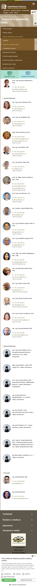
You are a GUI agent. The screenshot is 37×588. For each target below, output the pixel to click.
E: (12, 89)
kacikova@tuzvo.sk (19, 188)
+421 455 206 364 (19, 230)
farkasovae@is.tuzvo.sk (20, 141)
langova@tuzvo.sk (19, 245)
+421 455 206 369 (19, 333)
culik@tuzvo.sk (18, 169)
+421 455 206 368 (19, 481)
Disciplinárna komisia (9, 48)
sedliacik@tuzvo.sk (19, 124)
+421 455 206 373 (19, 198)
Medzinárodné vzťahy (9, 64)
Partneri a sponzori (8, 68)
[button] (2, 574)
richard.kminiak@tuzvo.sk (21, 335)
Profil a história (7, 29)
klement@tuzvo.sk (19, 200)
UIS (35, 20)
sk (34, 12)
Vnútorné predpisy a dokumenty (12, 60)
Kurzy (11, 12)
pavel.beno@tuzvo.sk (20, 154)
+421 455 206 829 (19, 184)
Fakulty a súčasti (16, 10)
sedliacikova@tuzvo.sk (20, 89)
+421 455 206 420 (19, 87)
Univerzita (6, 10)
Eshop (16, 12)
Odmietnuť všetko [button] (26, 580)
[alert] (18, 571)
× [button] (35, 556)
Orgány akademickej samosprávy (12, 36)
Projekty (5, 12)
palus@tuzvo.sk (18, 290)
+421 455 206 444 (19, 288)
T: (13, 87)
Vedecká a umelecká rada (10, 44)
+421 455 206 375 (19, 106)
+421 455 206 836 (19, 213)
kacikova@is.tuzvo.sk (20, 186)
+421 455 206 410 (19, 166)
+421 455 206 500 (19, 151)
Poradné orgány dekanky (10, 56)
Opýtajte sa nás (9, 76)
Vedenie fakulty (7, 32)
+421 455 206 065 (19, 260)
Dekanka (5, 40)
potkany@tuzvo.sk (19, 305)
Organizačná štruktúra (9, 52)
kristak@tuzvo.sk (18, 215)
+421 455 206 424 (19, 136)
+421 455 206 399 (19, 318)
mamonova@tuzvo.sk (20, 277)
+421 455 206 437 (19, 303)
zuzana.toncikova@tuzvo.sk (22, 320)
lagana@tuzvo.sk (19, 232)
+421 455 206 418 (19, 243)
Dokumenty (25, 10)
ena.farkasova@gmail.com (21, 139)
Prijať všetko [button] (9, 580)
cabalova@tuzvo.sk (19, 109)
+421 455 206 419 (19, 121)
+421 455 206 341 (19, 496)
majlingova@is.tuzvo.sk (20, 262)
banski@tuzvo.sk (18, 483)
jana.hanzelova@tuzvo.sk (21, 498)
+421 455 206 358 (19, 275)
